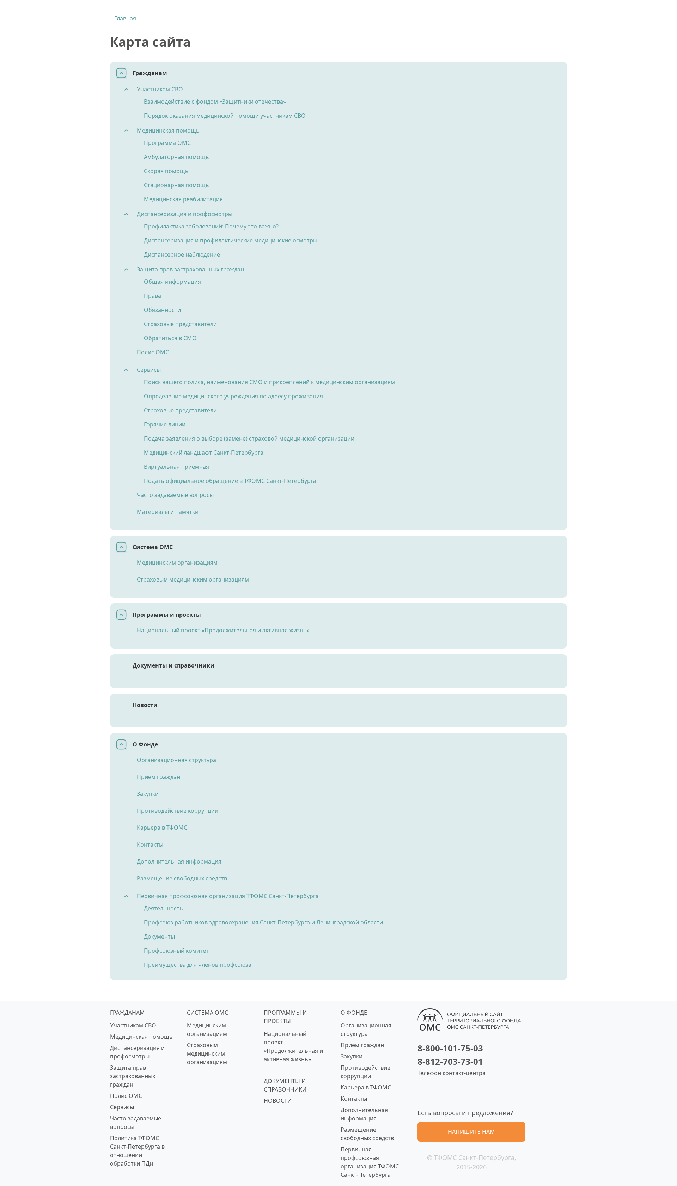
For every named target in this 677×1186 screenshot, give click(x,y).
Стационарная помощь (176, 185)
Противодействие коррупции (177, 811)
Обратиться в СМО (170, 338)
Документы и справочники (173, 665)
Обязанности (162, 310)
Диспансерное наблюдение (182, 254)
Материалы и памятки (168, 512)
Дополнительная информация (179, 861)
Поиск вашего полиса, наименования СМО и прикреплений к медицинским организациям (269, 382)
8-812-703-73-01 (450, 1061)
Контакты (150, 844)
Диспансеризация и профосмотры (184, 214)
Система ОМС (153, 547)
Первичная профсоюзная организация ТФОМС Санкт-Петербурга (228, 896)
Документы (159, 936)
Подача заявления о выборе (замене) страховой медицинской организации (249, 438)
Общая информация (172, 281)
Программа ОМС (167, 143)
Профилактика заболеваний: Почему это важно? (211, 226)
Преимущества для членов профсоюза (197, 965)
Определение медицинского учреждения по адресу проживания (233, 396)
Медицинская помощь (168, 130)
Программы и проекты (167, 615)
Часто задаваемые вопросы (175, 495)
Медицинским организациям (177, 562)
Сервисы (149, 370)
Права (152, 296)
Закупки (148, 794)
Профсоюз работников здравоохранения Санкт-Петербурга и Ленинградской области (263, 922)
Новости (145, 705)
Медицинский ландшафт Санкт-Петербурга (203, 452)
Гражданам (150, 73)
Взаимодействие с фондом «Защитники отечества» (215, 101)
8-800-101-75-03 (450, 1048)
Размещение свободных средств (182, 878)
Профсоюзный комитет (176, 950)
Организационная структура (176, 760)
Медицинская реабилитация (183, 199)
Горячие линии (164, 424)
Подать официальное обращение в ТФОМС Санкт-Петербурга (230, 481)
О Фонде (145, 744)
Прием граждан (158, 777)
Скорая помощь (166, 171)
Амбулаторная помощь (176, 157)
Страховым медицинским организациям (193, 579)
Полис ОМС (153, 352)
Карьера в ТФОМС (162, 827)
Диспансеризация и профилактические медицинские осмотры (230, 240)
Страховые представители (180, 324)
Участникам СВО (160, 89)
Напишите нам (471, 1132)
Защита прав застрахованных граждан (190, 269)
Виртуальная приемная (176, 467)
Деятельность (163, 908)
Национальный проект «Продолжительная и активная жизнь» (223, 630)
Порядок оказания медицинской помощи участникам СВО (225, 115)
